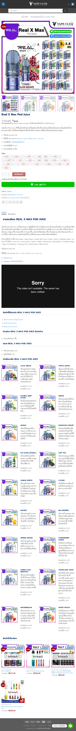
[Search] (65, 11)
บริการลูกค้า (26, 725)
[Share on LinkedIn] (21, 202)
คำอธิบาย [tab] (4, 214)
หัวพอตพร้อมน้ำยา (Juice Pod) (43, 17)
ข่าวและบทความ (42, 725)
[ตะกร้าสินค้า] (72, 4)
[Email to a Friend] (14, 202)
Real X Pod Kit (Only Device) (13, 319)
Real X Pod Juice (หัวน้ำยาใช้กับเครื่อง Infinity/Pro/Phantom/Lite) (62, 672)
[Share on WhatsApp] (3, 202)
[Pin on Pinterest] (17, 202)
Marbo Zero (32, 138)
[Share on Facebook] (7, 202)
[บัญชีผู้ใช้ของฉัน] (69, 4)
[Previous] (5, 57)
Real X (20, 138)
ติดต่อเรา (50, 725)
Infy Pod (41, 138)
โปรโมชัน (33, 725)
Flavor (3, 153)
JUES (25, 138)
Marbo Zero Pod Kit (10, 326)
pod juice (12, 198)
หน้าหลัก (24, 17)
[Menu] (3, 4)
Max (8, 198)
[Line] (70, 726)
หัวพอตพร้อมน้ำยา (18, 142)
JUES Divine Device (10, 323)
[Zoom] (4, 91)
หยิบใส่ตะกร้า (18, 174)
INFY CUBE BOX (6, 671)
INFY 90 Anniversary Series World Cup (11, 707)
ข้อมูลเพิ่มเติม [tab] (12, 214)
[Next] (70, 57)
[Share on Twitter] (10, 202)
